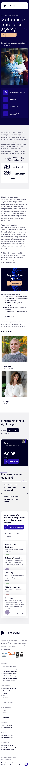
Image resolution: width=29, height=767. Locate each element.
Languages (8, 15)
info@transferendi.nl (6, 727)
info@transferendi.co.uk (7, 737)
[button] (13, 430)
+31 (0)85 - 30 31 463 (6, 725)
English (21, 12)
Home (2, 15)
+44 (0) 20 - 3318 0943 (7, 735)
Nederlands (25, 12)
